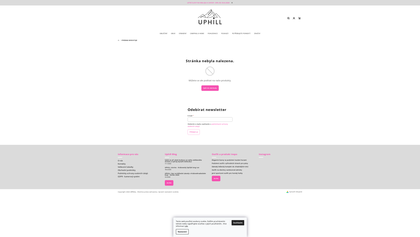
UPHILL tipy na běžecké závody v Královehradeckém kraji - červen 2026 (185, 174)
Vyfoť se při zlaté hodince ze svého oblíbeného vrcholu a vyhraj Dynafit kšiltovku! (183, 160)
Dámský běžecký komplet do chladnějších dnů (230, 166)
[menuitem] (163, 33)
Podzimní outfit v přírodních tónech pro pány (230, 163)
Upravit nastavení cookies (168, 192)
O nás (120, 160)
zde (186, 226)
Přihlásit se (194, 132)
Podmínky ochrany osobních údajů (133, 173)
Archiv (169, 183)
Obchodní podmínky (127, 170)
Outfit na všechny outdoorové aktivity (227, 170)
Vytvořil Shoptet (295, 192)
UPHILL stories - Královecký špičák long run (182, 167)
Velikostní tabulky (125, 167)
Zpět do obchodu (210, 88)
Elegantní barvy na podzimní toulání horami (229, 160)
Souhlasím (238, 223)
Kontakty (122, 164)
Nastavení (182, 232)
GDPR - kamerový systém (129, 176)
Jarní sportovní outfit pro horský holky (227, 173)
